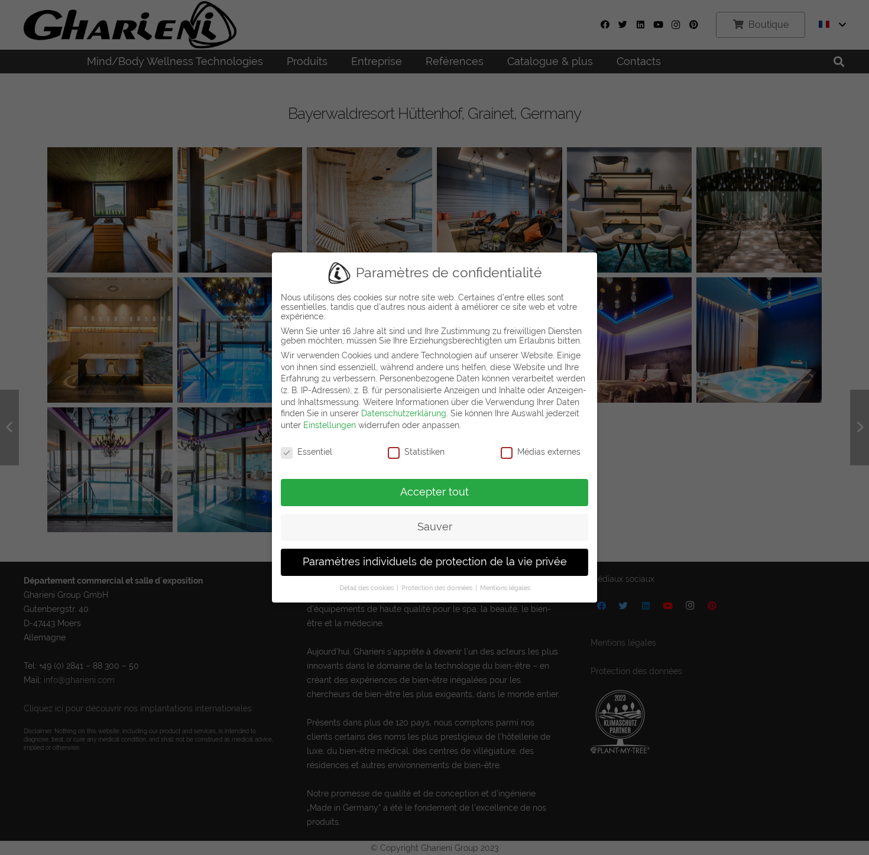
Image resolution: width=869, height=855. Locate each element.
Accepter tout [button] (434, 492)
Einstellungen (329, 425)
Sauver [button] (434, 527)
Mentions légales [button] (505, 587)
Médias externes (549, 451)
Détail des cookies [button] (367, 587)
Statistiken (424, 451)
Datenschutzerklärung (403, 413)
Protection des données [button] (437, 587)
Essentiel (314, 451)
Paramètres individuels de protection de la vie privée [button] (435, 562)
